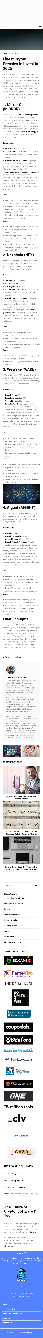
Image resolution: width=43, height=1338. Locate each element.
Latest (5, 53)
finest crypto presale (28, 115)
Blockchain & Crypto (13, 903)
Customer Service (12, 915)
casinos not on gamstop (14, 1187)
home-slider (16, 657)
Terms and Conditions (12, 1314)
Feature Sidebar (11, 920)
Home (4, 1305)
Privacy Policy (8, 1309)
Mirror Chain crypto (29, 132)
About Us (6, 1318)
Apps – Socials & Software (16, 898)
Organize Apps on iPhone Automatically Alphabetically (21, 797)
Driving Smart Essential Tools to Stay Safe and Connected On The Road (21, 868)
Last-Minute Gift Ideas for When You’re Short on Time (31, 749)
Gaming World (10, 926)
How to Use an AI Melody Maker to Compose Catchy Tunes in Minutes (21, 833)
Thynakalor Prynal (17, 677)
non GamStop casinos (14, 1174)
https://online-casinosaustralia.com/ (21, 1194)
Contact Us (7, 1323)
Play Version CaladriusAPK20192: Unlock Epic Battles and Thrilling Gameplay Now (11, 751)
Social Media (10, 937)
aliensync (32, 1232)
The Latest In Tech (12, 942)
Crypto (7, 909)
